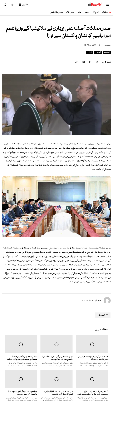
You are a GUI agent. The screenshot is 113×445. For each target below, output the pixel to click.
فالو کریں (25, 4)
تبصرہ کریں (101, 315)
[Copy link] (76, 62)
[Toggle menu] (108, 5)
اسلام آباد (96, 12)
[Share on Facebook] (96, 62)
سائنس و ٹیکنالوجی (56, 12)
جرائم (79, 12)
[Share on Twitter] (90, 62)
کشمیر (87, 12)
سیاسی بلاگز (70, 12)
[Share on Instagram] (83, 62)
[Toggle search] (5, 5)
